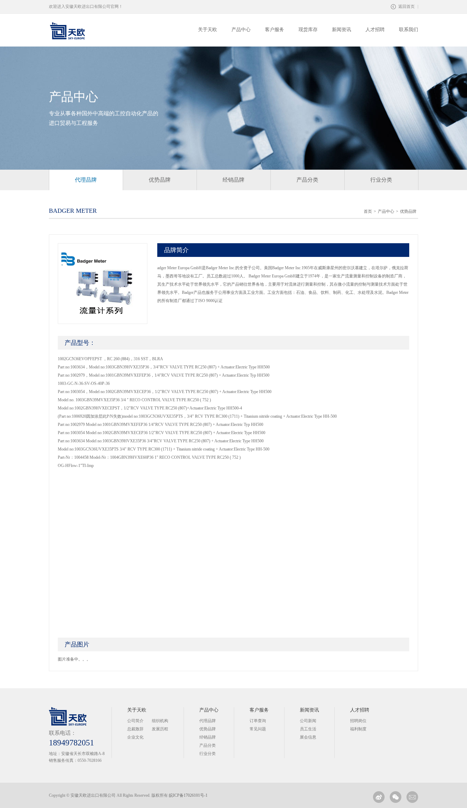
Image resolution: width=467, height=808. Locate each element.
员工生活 (308, 729)
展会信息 (308, 737)
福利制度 (358, 729)
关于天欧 (136, 710)
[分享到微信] (395, 797)
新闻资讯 (309, 710)
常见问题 (258, 729)
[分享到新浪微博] (379, 797)
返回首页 (406, 6)
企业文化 (135, 737)
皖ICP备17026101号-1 (188, 795)
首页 (368, 211)
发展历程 (160, 729)
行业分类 (381, 180)
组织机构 (160, 720)
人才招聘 (359, 710)
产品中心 (386, 211)
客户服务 (259, 710)
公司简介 (135, 720)
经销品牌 (233, 180)
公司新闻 (308, 720)
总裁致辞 (135, 729)
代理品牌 (86, 180)
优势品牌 (160, 180)
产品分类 (307, 180)
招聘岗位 (358, 720)
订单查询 (258, 720)
